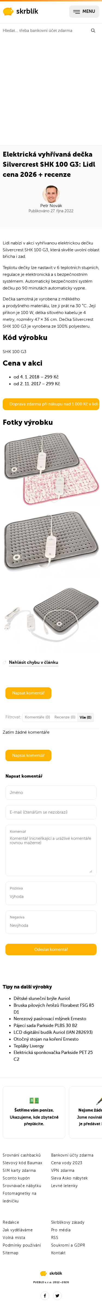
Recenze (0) (64, 717)
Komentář (18, 831)
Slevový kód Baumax (22, 1163)
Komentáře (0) (37, 717)
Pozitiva (16, 888)
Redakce (11, 1222)
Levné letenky (64, 1186)
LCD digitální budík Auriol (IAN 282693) (53, 1032)
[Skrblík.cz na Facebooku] (45, 1295)
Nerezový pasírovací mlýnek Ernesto (50, 1018)
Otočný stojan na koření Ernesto (46, 1039)
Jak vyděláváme (18, 1230)
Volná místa (14, 1238)
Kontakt (58, 1253)
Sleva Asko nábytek (69, 1178)
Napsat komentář (28, 693)
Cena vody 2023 (67, 1163)
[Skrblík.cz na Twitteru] (57, 1295)
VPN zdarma (63, 1171)
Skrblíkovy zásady (68, 1222)
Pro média (61, 1230)
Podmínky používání (22, 1245)
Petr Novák (51, 205)
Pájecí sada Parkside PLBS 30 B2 (45, 1025)
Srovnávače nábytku (22, 1186)
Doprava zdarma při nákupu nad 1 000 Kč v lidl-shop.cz (54, 404)
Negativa (17, 917)
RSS (54, 1238)
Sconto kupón (16, 1178)
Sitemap (10, 1253)
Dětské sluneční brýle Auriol (42, 998)
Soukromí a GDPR (68, 1245)
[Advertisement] (51, 91)
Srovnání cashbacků (22, 1155)
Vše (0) (85, 717)
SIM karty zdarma (19, 1171)
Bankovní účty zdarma (72, 1155)
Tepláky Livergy (29, 1046)
